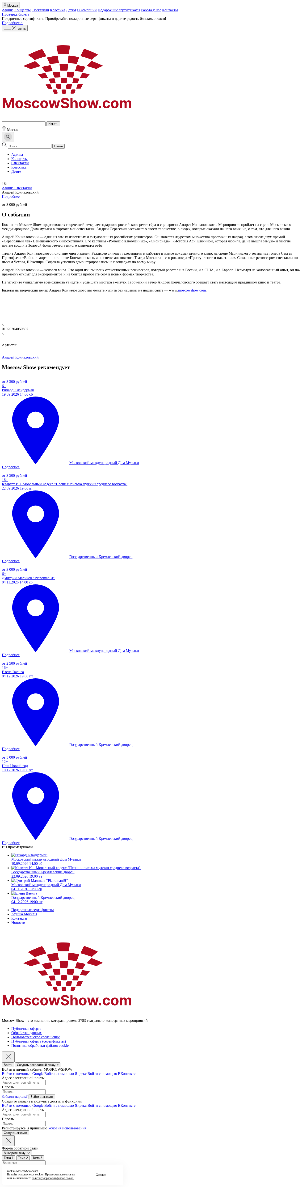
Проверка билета (15, 14)
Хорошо (101, 1174)
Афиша (7, 10)
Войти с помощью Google (22, 1074)
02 (7, 329)
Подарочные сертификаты (119, 10)
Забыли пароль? (15, 1096)
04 (15, 329)
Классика (57, 10)
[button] (151, 324)
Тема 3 (37, 1158)
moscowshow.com (192, 290)
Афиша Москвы (24, 914)
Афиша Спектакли (17, 188)
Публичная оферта (26, 1028)
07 (26, 329)
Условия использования (67, 1128)
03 (11, 329)
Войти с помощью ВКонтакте (111, 1074)
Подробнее (11, 196)
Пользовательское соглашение (35, 1037)
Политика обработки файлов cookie (40, 1045)
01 (4, 329)
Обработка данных (26, 1033)
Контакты (170, 10)
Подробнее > (12, 23)
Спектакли (40, 10)
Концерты (22, 10)
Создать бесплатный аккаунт (38, 1065)
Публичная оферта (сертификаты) (38, 1041)
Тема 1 (8, 1158)
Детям (71, 10)
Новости (18, 923)
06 (23, 329)
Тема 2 (23, 1158)
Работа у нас (151, 10)
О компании (87, 10)
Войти (8, 1065)
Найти (58, 146)
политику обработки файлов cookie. (53, 1178)
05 (19, 329)
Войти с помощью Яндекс (65, 1074)
